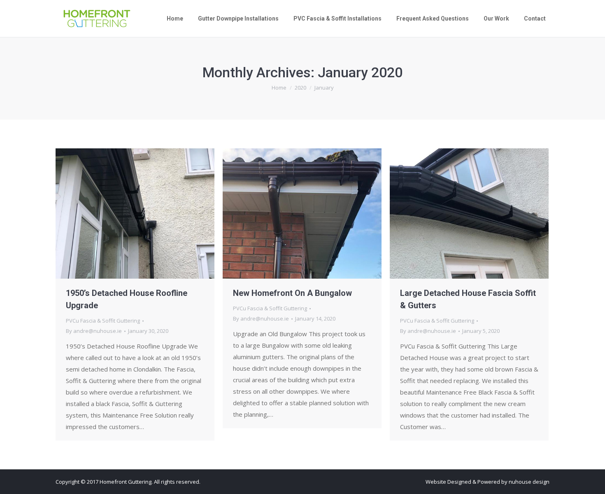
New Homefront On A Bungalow (292, 293)
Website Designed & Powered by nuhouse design (487, 481)
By (94, 331)
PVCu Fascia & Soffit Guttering (103, 320)
